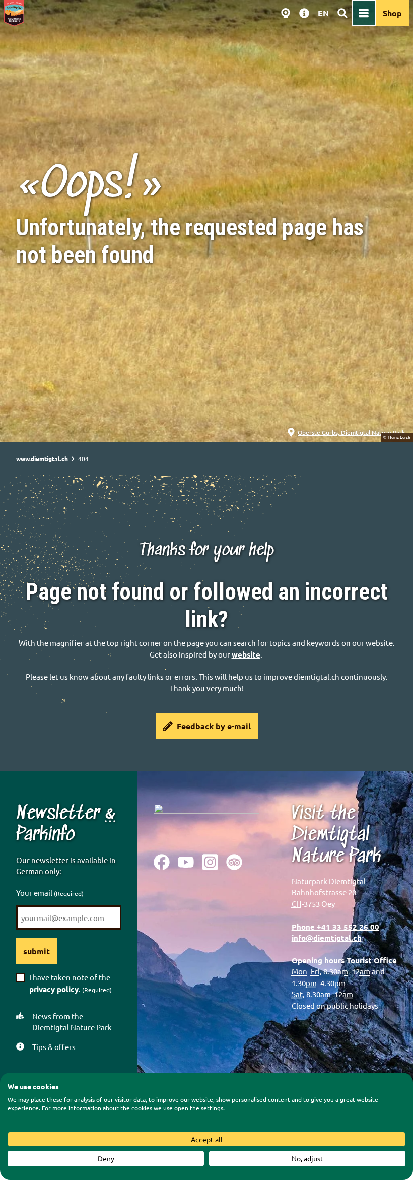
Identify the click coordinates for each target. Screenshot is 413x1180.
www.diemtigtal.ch (42, 458)
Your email (50, 892)
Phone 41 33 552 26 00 (335, 927)
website (246, 654)
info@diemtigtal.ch (327, 938)
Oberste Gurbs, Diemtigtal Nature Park (351, 432)
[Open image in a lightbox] (206, 821)
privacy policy (54, 989)
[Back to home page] (14, 13)
